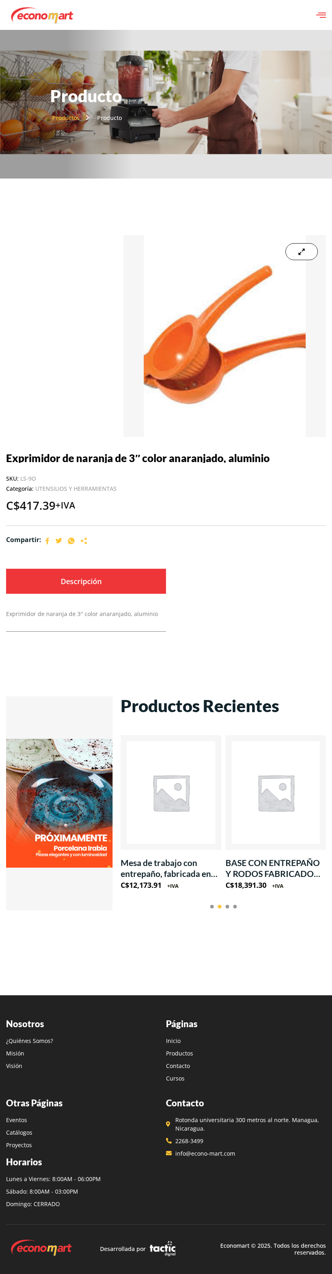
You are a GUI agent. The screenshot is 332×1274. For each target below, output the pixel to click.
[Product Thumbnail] (301, 251)
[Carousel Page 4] (235, 906)
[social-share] (47, 540)
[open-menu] (321, 15)
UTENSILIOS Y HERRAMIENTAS (76, 488)
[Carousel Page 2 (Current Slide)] (219, 906)
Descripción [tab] (81, 581)
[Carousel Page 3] (227, 906)
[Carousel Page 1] (212, 906)
